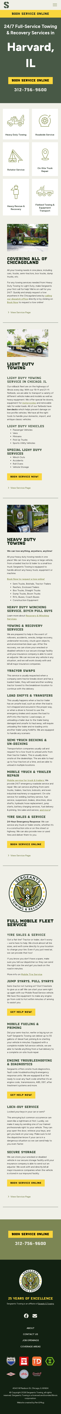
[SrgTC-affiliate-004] (37, 1374)
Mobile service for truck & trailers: (26, 780)
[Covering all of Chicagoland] (27, 239)
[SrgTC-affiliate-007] (50, 1361)
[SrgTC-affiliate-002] (24, 1361)
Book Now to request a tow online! (26, 579)
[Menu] (55, 5)
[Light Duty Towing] (27, 344)
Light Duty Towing (20, 366)
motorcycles (29, 403)
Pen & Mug (39, 1402)
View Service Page (20, 312)
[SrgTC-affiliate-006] (37, 1361)
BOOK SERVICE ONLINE (25, 844)
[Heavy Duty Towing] (27, 520)
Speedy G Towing (46, 1304)
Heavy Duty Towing (21, 542)
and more (45, 810)
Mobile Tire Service (31, 974)
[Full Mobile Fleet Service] (27, 894)
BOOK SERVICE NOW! (24, 477)
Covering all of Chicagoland (27, 261)
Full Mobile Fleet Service (30, 923)
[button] (26, 1315)
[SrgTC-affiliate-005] (11, 1374)
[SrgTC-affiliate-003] (24, 1374)
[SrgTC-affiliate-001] (11, 1361)
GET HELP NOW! (21, 1012)
